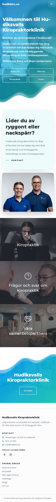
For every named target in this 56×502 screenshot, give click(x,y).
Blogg (4, 482)
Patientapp (6, 478)
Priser (41, 79)
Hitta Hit (41, 71)
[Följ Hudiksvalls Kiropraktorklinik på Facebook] (4, 454)
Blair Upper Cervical (10, 475)
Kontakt (17, 160)
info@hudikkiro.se (12, 444)
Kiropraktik (15, 79)
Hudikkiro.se (10, 4)
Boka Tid (15, 71)
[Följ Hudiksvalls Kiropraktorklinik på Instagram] (10, 454)
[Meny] (51, 4)
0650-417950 (10, 441)
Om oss (5, 486)
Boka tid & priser (9, 467)
